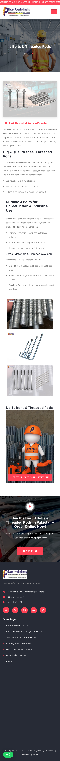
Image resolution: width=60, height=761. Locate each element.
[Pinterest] (43, 610)
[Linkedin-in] (34, 610)
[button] (30, 551)
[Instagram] (24, 610)
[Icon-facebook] (6, 610)
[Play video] (30, 506)
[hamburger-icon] (54, 11)
